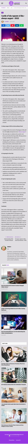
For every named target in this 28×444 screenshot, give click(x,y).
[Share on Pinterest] (12, 25)
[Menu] (2, 3)
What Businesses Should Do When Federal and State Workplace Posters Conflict (12, 425)
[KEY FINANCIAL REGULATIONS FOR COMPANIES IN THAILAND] (14, 375)
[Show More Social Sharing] (25, 25)
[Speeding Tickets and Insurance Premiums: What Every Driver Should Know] (14, 354)
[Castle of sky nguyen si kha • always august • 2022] (14, 34)
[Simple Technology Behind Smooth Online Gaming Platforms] (14, 299)
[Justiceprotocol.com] (14, 3)
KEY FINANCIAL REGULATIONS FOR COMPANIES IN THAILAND (13, 384)
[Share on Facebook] (3, 25)
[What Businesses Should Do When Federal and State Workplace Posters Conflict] (14, 415)
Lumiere (7, 21)
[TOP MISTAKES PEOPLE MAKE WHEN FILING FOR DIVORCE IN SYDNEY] (14, 394)
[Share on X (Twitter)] (8, 25)
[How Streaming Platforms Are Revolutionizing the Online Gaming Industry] (14, 322)
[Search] (26, 3)
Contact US (18, 440)
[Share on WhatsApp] (22, 25)
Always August (22, 131)
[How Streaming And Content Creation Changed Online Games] (14, 276)
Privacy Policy (11, 440)
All (2, 12)
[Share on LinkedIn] (17, 25)
